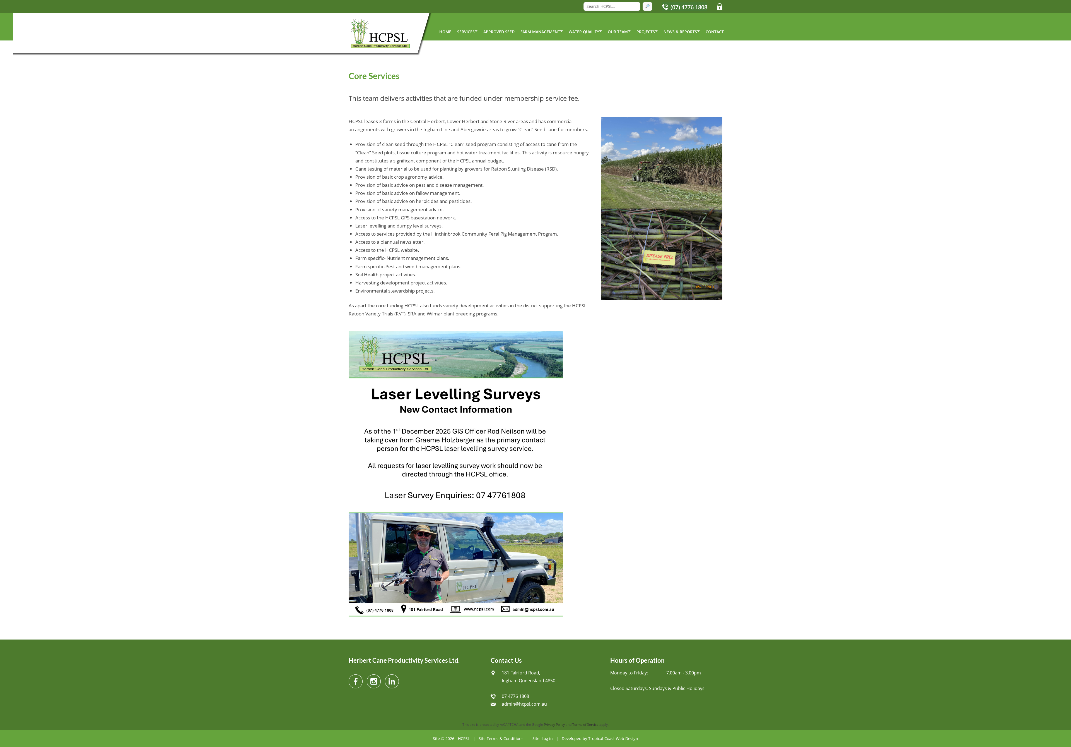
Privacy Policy (554, 724)
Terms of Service (585, 724)
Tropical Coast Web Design (613, 738)
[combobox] (611, 6)
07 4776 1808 (515, 696)
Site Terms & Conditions (501, 738)
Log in (547, 738)
